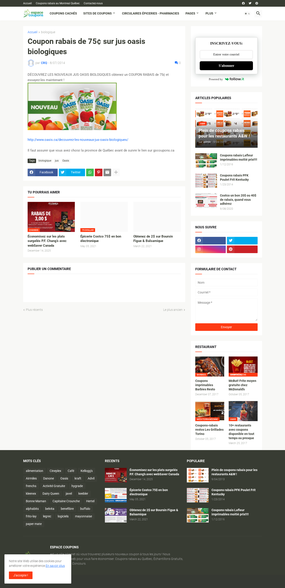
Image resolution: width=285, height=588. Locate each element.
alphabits (32, 508)
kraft (78, 478)
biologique (48, 32)
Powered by (216, 79)
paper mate (34, 524)
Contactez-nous (93, 3)
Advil (91, 478)
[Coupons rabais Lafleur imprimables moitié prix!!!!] (206, 160)
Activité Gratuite (54, 486)
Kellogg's (87, 471)
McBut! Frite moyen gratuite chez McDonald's (242, 385)
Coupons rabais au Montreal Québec (58, 3)
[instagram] (210, 249)
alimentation (34, 471)
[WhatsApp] (90, 172)
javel (69, 493)
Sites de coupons (97, 13)
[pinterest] (256, 3)
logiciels (63, 516)
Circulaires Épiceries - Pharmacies (150, 13)
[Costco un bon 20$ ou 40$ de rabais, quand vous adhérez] (206, 200)
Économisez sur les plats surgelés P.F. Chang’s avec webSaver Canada (47, 241)
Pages (190, 13)
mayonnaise (83, 516)
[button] (247, 13)
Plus (209, 13)
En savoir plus (55, 566)
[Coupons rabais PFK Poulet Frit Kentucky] (206, 180)
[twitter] (250, 3)
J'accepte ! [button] (20, 575)
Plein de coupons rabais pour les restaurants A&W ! (234, 472)
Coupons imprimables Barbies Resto (205, 385)
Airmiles (31, 478)
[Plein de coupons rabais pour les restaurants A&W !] (198, 475)
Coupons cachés (63, 13)
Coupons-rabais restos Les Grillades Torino (209, 430)
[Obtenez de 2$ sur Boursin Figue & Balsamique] (157, 217)
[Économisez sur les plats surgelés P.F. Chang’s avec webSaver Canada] (116, 475)
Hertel (90, 501)
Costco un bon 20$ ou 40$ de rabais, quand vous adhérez (238, 200)
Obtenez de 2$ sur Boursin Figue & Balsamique (153, 238)
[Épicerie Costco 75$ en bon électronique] (116, 495)
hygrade (77, 486)
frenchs (31, 486)
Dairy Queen (51, 493)
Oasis (65, 160)
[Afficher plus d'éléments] (116, 172)
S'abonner (226, 66)
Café (71, 471)
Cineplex (55, 471)
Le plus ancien (173, 309)
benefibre (67, 508)
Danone (48, 478)
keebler (83, 493)
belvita (49, 508)
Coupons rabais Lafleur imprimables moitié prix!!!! (238, 157)
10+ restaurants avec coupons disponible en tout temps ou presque (241, 432)
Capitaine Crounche (66, 501)
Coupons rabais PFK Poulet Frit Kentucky (234, 177)
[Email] (107, 172)
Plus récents (34, 309)
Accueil (27, 3)
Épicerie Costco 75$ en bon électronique (100, 238)
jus (57, 160)
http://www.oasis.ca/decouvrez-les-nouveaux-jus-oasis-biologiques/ (78, 140)
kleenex (31, 493)
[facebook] (243, 3)
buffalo (85, 508)
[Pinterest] (98, 172)
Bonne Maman (36, 501)
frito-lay (31, 516)
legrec (47, 516)
